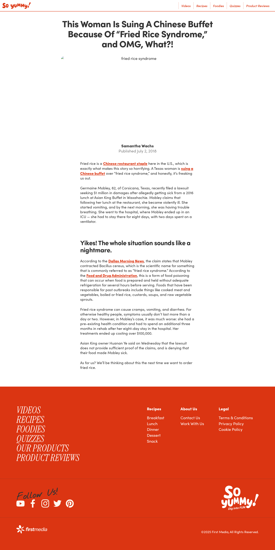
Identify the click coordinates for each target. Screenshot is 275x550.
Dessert (154, 435)
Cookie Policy (231, 429)
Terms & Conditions (236, 417)
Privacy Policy (231, 423)
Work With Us (192, 423)
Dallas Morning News (126, 260)
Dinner (153, 429)
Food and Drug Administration (111, 275)
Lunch (152, 423)
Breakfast (155, 417)
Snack (152, 441)
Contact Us (190, 417)
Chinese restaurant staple (125, 163)
